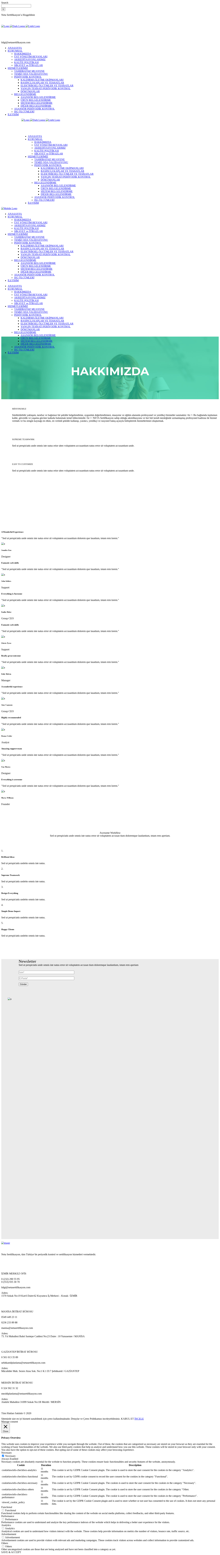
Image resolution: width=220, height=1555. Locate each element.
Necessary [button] (6, 1452)
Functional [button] (6, 1507)
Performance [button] (7, 1516)
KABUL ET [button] (127, 1418)
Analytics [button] (6, 1525)
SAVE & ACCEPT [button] (11, 1552)
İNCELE (139, 1418)
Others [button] (4, 1543)
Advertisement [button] (8, 1534)
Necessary (10, 1456)
